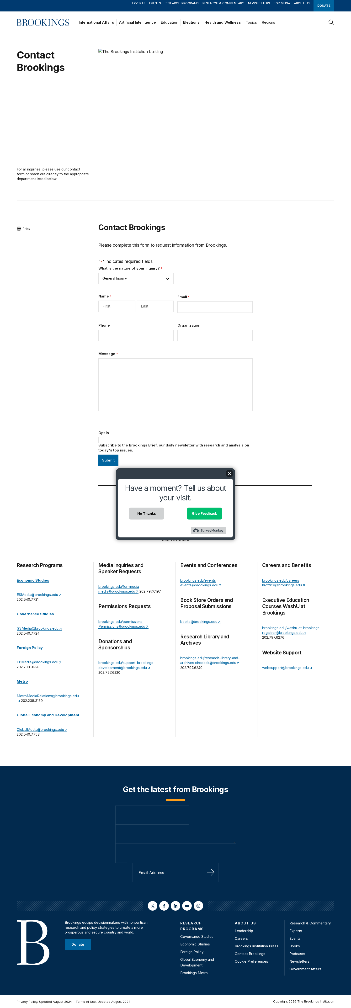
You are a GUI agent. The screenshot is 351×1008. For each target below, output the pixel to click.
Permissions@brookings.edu (121, 626)
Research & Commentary (223, 3)
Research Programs (182, 3)
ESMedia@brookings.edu (37, 594)
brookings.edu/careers (280, 580)
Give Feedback (204, 513)
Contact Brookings (250, 953)
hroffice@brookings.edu (282, 585)
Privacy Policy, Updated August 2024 (44, 1001)
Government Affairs (305, 969)
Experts (138, 3)
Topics (251, 22)
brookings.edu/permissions (120, 621)
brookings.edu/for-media (118, 586)
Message (108, 353)
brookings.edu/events (198, 580)
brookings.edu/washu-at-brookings (290, 628)
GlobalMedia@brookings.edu (40, 729)
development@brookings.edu (122, 667)
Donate (323, 5)
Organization (188, 325)
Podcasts (297, 953)
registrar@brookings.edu (282, 632)
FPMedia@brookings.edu (37, 662)
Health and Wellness (222, 22)
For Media (282, 3)
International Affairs (96, 22)
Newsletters (259, 3)
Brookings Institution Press (256, 946)
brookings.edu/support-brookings (125, 662)
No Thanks (146, 513)
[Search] (331, 22)
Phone (104, 325)
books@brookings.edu (198, 621)
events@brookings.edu (199, 585)
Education (169, 22)
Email (183, 297)
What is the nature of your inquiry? (130, 268)
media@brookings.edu (116, 591)
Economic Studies (195, 944)
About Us (302, 3)
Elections (191, 22)
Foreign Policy (191, 952)
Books (294, 946)
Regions (268, 22)
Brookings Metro (194, 973)
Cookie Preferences (251, 961)
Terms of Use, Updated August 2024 (103, 1001)
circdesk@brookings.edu (215, 662)
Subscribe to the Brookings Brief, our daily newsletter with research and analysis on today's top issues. (173, 447)
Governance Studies (196, 936)
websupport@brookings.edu (285, 667)
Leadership (244, 930)
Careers (241, 938)
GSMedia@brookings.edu (37, 628)
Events (155, 3)
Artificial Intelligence (137, 22)
